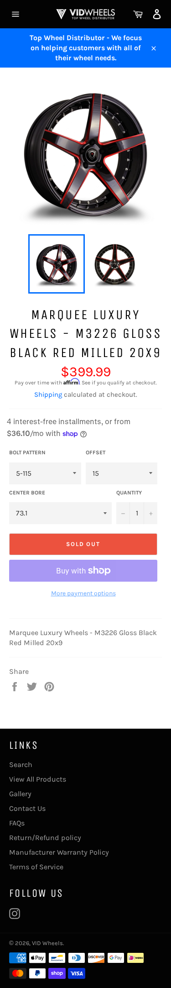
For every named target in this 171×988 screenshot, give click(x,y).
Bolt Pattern (27, 452)
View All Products (37, 779)
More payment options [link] (83, 593)
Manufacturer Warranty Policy (59, 852)
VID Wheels (47, 943)
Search (20, 764)
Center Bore (27, 492)
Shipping (48, 394)
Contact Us (27, 808)
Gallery (20, 793)
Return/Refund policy (45, 837)
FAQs (17, 823)
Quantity (129, 492)
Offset (95, 452)
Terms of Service (36, 866)
